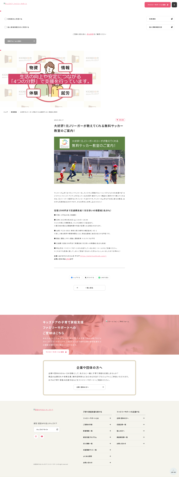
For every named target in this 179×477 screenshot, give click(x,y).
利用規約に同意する (14, 19)
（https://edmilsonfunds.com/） (93, 256)
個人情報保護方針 (155, 27)
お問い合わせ (87, 462)
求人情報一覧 (88, 443)
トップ (6, 112)
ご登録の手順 (87, 424)
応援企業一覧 (121, 424)
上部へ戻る (173, 472)
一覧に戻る (89, 288)
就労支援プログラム (90, 437)
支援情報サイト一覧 (90, 450)
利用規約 (152, 19)
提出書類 (90, 34)
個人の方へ (121, 431)
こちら (68, 259)
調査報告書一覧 (122, 437)
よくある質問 (87, 456)
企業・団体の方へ (83, 387)
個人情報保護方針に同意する (18, 27)
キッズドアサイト (42, 429)
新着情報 (14, 112)
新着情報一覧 (88, 431)
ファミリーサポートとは (91, 418)
